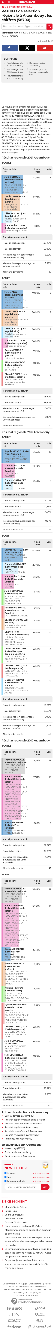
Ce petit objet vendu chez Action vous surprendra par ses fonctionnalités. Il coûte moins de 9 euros (26, 1264)
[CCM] (39, 1308)
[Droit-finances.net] (39, 1314)
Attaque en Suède (14, 1218)
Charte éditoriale (35, 1284)
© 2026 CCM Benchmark (27, 1295)
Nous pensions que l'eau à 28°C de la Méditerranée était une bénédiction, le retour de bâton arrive (28, 1230)
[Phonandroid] (39, 1326)
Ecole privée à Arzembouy (17, 1152)
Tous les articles (22, 1287)
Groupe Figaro (35, 1293)
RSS (32, 1287)
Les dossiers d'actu (15, 1181)
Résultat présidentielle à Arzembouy (23, 1123)
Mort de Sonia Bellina (16, 1207)
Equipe (24, 1284)
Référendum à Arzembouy (18, 1138)
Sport (9, 1177)
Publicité (47, 1284)
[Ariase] (14, 1326)
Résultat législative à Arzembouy (21, 1127)
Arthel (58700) (21, 32)
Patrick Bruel (11, 1211)
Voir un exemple (41, 1173)
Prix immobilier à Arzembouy (19, 1156)
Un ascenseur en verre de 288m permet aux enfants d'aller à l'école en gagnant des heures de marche (28, 1241)
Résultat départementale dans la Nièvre (24, 1119)
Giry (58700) (37, 32)
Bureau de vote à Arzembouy (19, 1115)
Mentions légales (20, 1293)
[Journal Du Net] (14, 1314)
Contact (11, 1287)
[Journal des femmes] (14, 1308)
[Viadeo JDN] (39, 1320)
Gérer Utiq (47, 1290)
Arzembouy (34, 69)
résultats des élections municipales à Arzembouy (27, 119)
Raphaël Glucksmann (16, 1222)
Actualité (11, 1173)
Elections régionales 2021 (20, 6)
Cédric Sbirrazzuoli (14, 1214)
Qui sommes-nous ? (11, 1284)
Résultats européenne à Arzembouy (23, 1131)
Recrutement (41, 1287)
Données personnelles (12, 1290)
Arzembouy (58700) (14, 1148)
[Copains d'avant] (14, 1320)
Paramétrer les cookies (31, 1290)
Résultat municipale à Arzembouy (21, 1135)
